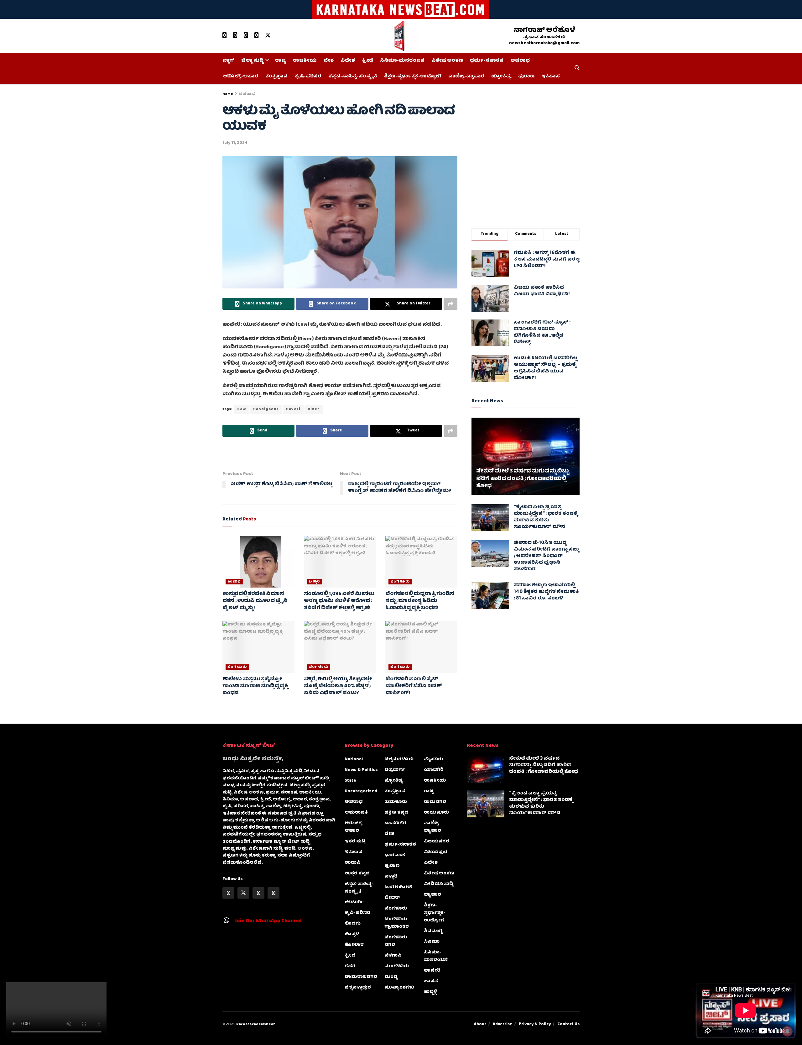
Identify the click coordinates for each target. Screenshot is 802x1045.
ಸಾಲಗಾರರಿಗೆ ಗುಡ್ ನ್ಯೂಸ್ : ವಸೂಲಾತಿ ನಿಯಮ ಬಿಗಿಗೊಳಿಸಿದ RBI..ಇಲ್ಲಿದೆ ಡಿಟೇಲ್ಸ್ (542, 332)
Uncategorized (361, 791)
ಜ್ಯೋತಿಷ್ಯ (501, 76)
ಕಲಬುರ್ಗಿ (354, 902)
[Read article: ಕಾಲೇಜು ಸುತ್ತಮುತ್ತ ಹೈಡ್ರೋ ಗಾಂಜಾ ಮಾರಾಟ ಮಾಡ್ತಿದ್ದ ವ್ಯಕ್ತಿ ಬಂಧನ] (258, 647)
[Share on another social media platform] (450, 304)
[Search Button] (577, 69)
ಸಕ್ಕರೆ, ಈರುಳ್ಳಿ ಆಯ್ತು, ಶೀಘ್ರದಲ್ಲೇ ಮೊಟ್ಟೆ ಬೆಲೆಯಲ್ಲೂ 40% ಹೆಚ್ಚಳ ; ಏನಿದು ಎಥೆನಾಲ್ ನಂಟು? (338, 686)
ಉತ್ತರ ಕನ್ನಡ (357, 873)
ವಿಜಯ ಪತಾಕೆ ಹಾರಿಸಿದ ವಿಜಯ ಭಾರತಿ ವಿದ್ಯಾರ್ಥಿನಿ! (542, 291)
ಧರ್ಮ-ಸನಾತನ (486, 61)
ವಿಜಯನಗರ (436, 841)
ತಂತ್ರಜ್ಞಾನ (276, 76)
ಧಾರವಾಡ (394, 855)
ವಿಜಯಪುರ (435, 852)
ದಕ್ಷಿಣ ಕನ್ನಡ (396, 812)
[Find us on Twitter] (268, 36)
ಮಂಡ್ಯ (391, 977)
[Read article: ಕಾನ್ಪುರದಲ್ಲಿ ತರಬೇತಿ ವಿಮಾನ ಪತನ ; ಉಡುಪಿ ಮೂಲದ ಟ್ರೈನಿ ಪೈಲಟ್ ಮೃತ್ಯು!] (258, 561)
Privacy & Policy (535, 1024)
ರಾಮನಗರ (435, 802)
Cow (241, 409)
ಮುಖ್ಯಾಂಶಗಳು (399, 987)
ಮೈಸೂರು (433, 759)
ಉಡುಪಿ (234, 581)
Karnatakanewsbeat (255, 1024)
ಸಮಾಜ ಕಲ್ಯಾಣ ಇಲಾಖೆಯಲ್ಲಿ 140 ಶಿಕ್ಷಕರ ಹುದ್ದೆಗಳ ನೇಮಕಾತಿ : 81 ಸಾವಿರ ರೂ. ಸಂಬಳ (546, 592)
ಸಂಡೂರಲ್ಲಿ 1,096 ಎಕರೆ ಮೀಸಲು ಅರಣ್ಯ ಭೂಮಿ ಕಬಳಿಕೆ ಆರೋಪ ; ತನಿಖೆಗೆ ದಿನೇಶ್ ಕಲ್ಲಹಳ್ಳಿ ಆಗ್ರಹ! (339, 601)
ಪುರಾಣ (526, 76)
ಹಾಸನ (431, 981)
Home (227, 94)
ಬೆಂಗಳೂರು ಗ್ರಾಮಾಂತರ (396, 923)
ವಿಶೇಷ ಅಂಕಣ (447, 61)
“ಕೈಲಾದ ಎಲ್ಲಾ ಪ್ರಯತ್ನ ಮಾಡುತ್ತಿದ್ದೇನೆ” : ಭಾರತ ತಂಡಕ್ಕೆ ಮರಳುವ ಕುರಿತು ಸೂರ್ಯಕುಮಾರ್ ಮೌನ (546, 517)
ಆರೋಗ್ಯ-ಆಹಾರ (240, 76)
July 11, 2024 (234, 143)
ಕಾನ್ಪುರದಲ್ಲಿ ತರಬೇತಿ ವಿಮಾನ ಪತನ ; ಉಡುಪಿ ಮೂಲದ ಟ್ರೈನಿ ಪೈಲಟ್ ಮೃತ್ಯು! (255, 601)
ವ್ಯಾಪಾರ (432, 895)
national (354, 759)
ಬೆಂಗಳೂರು (400, 581)
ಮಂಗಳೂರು (396, 966)
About (480, 1024)
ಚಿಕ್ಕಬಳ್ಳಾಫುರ (358, 987)
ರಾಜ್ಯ (280, 61)
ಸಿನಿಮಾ (432, 942)
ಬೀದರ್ (392, 898)
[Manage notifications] (787, 1031)
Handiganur (266, 409)
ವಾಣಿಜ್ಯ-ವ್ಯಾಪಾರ (466, 76)
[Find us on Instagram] (256, 36)
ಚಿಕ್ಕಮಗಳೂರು (399, 759)
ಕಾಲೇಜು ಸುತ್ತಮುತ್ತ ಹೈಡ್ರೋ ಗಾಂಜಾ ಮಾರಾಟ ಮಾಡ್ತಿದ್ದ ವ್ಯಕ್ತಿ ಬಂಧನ (255, 686)
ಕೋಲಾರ (354, 945)
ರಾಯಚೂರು (436, 812)
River (314, 409)
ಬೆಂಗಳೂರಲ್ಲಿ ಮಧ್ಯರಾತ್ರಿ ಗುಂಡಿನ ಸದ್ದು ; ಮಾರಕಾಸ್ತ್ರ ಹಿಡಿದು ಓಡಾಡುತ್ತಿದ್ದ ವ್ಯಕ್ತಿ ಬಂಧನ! (419, 601)
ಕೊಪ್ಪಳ (352, 934)
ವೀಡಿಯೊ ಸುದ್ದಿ (438, 884)
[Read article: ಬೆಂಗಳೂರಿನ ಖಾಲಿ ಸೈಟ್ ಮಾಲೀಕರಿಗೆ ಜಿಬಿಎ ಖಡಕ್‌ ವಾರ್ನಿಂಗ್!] (421, 647)
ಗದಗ (350, 966)
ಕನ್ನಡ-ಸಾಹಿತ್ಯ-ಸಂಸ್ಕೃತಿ (352, 76)
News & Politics (361, 770)
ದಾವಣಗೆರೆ (395, 823)
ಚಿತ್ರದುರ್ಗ (394, 770)
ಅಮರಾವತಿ (356, 812)
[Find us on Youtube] (224, 36)
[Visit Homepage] (399, 36)
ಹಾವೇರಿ (432, 970)
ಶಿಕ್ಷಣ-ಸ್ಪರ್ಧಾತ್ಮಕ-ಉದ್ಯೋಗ (412, 76)
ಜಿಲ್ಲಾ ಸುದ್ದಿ (252, 61)
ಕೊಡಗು (353, 923)
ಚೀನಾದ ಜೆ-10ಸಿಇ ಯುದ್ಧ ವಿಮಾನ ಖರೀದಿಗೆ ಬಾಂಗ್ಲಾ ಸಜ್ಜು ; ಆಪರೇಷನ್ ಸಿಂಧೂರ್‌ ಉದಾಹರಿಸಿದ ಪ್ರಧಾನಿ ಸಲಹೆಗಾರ (546, 556)
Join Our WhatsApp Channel (268, 921)
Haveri (293, 409)
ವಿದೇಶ (348, 61)
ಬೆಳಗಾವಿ (393, 955)
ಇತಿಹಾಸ (550, 76)
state (350, 780)
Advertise (502, 1024)
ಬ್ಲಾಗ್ (228, 61)
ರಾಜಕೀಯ (305, 61)
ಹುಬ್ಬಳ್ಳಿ (430, 992)
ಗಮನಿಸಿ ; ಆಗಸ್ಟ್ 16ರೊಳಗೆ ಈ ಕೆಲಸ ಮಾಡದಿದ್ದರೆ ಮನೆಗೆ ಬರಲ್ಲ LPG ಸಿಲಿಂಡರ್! (547, 259)
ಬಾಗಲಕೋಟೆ (398, 887)
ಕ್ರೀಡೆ (367, 61)
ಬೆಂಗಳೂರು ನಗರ (395, 941)
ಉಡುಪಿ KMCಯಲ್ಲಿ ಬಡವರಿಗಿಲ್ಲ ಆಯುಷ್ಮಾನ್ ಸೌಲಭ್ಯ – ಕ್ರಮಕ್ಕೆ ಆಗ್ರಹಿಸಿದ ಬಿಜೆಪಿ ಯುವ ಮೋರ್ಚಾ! (545, 368)
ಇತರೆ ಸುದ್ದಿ (355, 841)
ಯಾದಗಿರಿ (434, 770)
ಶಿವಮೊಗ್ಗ (433, 931)
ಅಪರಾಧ (520, 61)
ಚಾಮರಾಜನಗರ (361, 977)
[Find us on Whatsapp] (246, 36)
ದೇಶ (329, 61)
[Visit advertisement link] (401, 9)
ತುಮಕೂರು (395, 802)
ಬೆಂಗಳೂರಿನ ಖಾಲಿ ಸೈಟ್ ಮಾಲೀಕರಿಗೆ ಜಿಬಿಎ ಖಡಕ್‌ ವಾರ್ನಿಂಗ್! (413, 686)
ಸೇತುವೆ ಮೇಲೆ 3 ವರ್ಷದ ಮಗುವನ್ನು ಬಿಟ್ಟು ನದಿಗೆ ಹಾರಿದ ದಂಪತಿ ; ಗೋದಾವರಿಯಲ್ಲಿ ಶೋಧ (522, 479)
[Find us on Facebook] (235, 36)
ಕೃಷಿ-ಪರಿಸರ (307, 76)
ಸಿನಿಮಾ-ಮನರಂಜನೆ (402, 61)
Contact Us (568, 1024)
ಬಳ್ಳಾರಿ (314, 581)
